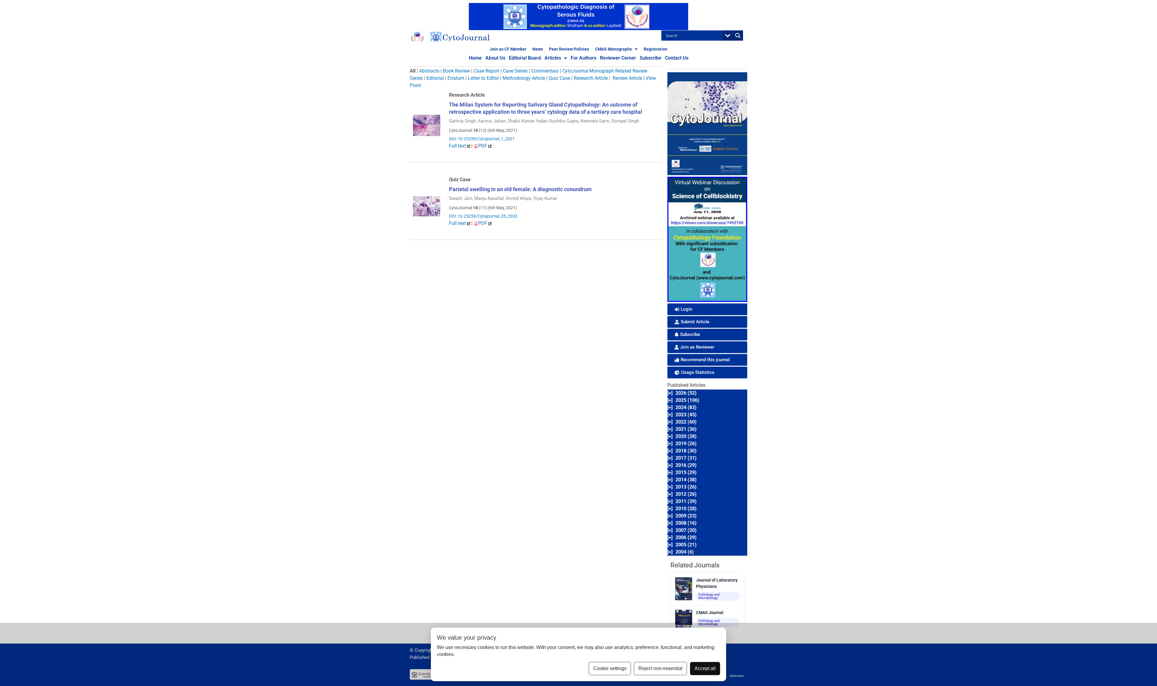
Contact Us (676, 58)
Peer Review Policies (569, 49)
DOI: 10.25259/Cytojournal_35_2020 (483, 216)
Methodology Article (524, 78)
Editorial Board (525, 58)
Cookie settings (609, 668)
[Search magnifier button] (738, 35)
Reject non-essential (660, 668)
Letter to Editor (483, 78)
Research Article (591, 78)
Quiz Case (559, 78)
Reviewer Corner (618, 58)
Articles (552, 58)
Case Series (515, 71)
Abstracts (429, 71)
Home (475, 58)
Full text (458, 146)
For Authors (583, 58)
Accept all (705, 668)
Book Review (456, 71)
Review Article (627, 78)
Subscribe (650, 58)
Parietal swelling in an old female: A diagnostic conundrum (520, 189)
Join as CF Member (508, 49)
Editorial (435, 78)
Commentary (545, 71)
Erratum (455, 78)
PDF (483, 146)
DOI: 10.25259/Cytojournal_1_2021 (482, 138)
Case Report (486, 71)
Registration (655, 49)
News (537, 49)
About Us (495, 58)
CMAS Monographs (613, 49)
